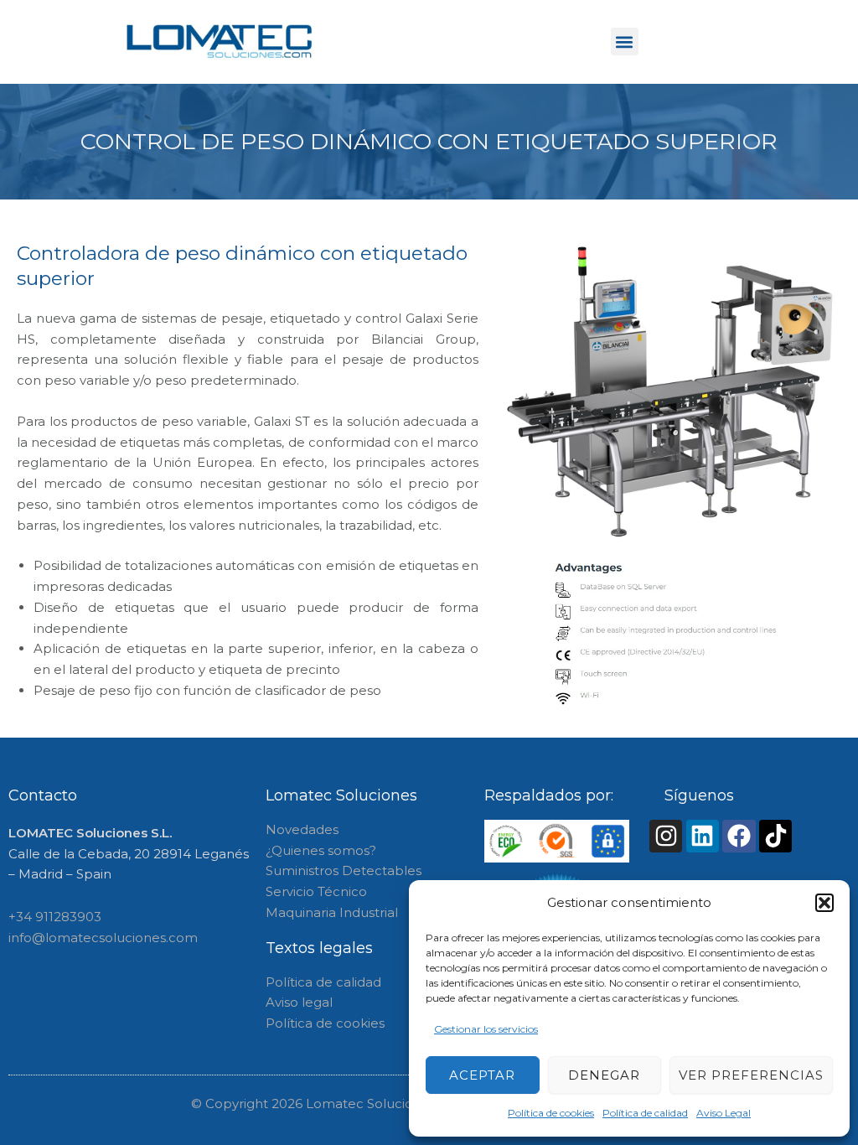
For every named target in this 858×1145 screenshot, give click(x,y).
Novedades (302, 829)
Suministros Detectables (343, 870)
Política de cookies (551, 1112)
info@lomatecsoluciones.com (103, 938)
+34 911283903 (54, 917)
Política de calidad (645, 1112)
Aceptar (482, 1075)
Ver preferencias (751, 1075)
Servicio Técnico (316, 891)
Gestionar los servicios (486, 1029)
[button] (824, 902)
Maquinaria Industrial (332, 912)
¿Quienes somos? (321, 850)
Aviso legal (299, 1002)
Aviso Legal (723, 1112)
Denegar (604, 1075)
